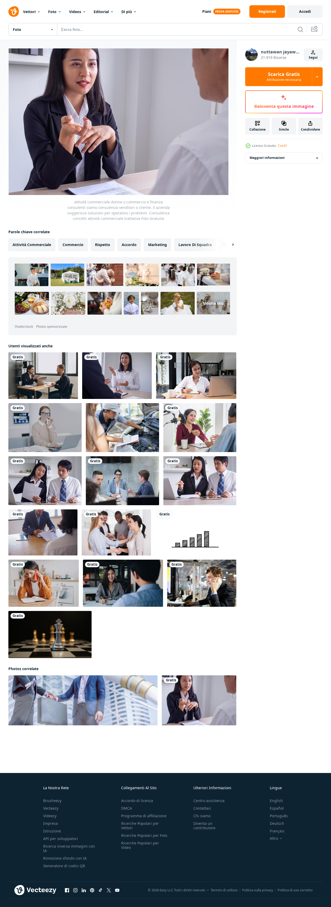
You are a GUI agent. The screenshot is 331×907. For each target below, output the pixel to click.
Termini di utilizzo (224, 890)
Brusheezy (52, 800)
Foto (52, 11)
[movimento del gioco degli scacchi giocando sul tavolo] (50, 634)
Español (277, 808)
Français (277, 830)
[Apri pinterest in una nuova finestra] (92, 890)
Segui (313, 57)
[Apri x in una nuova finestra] (109, 890)
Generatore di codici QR (64, 865)
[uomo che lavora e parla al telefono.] (201, 583)
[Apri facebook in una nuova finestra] (67, 890)
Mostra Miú (213, 303)
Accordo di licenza (137, 800)
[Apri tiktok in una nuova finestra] (100, 890)
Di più (126, 11)
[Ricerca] (300, 29)
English (276, 800)
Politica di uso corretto (295, 890)
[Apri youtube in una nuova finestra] (117, 890)
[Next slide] (228, 244)
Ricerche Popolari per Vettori (140, 825)
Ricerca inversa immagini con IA (69, 848)
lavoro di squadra (195, 244)
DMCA (126, 808)
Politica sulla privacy (257, 890)
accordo (129, 244)
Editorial (101, 11)
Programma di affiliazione (143, 815)
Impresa (50, 823)
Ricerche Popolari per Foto (144, 835)
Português (279, 815)
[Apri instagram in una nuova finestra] (75, 890)
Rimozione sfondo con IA (65, 858)
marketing (157, 244)
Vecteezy (50, 808)
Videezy (50, 815)
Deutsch (277, 823)
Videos (75, 11)
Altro (274, 838)
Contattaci (202, 808)
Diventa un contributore (204, 825)
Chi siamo (202, 815)
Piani (206, 11)
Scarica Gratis (284, 76)
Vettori (29, 11)
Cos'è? (282, 145)
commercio (73, 244)
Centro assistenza (209, 800)
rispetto (102, 244)
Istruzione (52, 830)
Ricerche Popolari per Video (140, 845)
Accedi (305, 11)
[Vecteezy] (13, 11)
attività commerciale (32, 244)
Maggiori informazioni (267, 158)
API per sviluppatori (60, 838)
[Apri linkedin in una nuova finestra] (84, 890)
